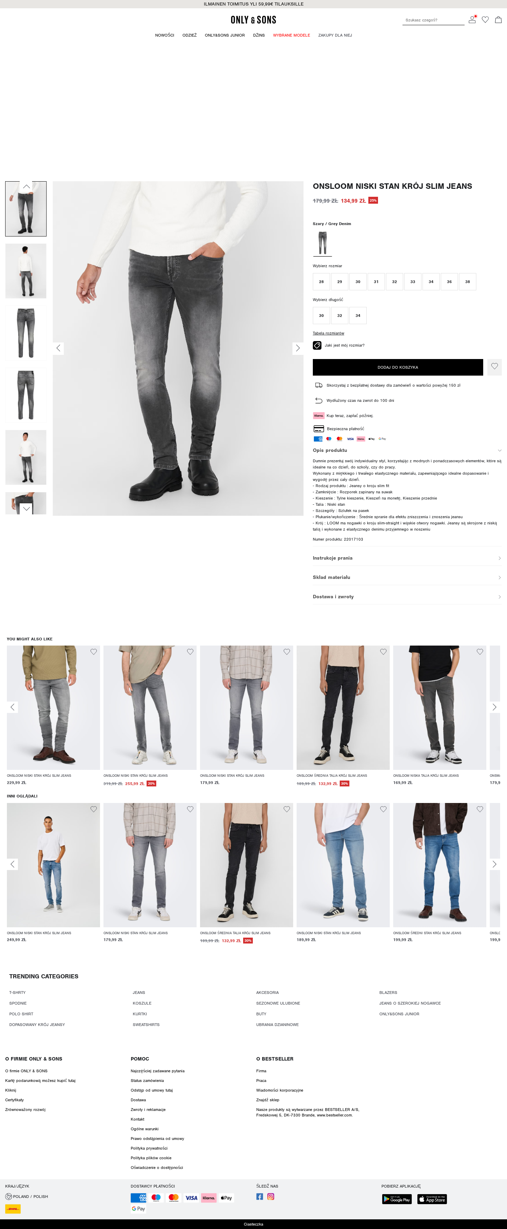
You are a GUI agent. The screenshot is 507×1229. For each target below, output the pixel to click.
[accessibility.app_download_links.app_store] (434, 1200)
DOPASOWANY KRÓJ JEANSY (37, 1024)
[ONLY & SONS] (253, 22)
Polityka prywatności (149, 1148)
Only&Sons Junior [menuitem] (225, 35)
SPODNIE (18, 1003)
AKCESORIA (267, 992)
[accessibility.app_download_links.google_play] (399, 1200)
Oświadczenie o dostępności (157, 1167)
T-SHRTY (17, 992)
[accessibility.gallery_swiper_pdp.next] (26, 508)
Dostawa (138, 1100)
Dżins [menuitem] (259, 35)
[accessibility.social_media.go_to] (259, 1198)
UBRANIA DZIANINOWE (277, 1024)
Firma (261, 1071)
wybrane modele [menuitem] (291, 35)
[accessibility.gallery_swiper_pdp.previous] (26, 186)
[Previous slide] (12, 707)
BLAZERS (388, 992)
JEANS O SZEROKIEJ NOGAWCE (410, 1003)
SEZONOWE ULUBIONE (278, 1003)
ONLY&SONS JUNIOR (399, 1014)
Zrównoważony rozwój (25, 1109)
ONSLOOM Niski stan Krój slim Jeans (392, 186)
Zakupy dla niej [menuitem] (335, 35)
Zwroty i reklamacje (148, 1109)
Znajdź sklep (267, 1100)
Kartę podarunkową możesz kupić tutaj (40, 1080)
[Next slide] (494, 707)
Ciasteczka (253, 1224)
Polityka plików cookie (151, 1158)
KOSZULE (142, 1003)
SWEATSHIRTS (146, 1024)
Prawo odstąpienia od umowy (157, 1138)
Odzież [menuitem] (189, 35)
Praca (261, 1080)
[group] (53, 720)
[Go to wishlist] (485, 22)
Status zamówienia (147, 1080)
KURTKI (140, 1014)
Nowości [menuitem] (164, 35)
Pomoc (140, 1059)
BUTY (261, 1014)
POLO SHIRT (21, 1014)
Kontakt (137, 1119)
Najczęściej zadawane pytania (158, 1071)
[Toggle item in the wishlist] (494, 367)
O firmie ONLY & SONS (33, 1059)
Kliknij (10, 1090)
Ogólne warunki (145, 1129)
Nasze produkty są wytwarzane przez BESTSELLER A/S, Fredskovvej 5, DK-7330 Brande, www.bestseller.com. (307, 1112)
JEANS (139, 992)
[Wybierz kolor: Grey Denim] (322, 244)
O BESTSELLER (275, 1059)
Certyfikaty (14, 1100)
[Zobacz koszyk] (498, 20)
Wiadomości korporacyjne (279, 1090)
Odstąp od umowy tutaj (152, 1090)
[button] (321, 281)
